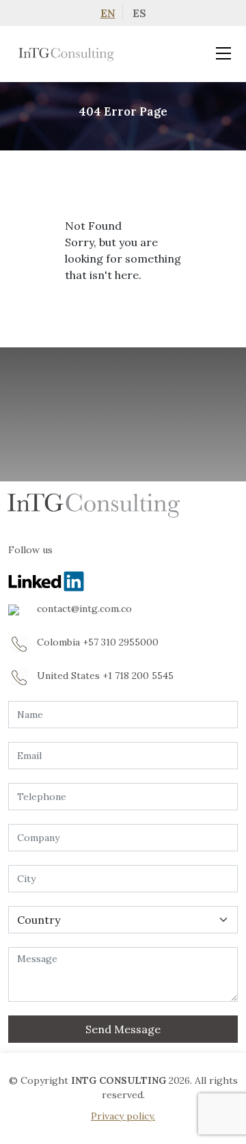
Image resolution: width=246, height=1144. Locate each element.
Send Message (123, 1029)
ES (139, 13)
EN (107, 13)
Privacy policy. (123, 1116)
